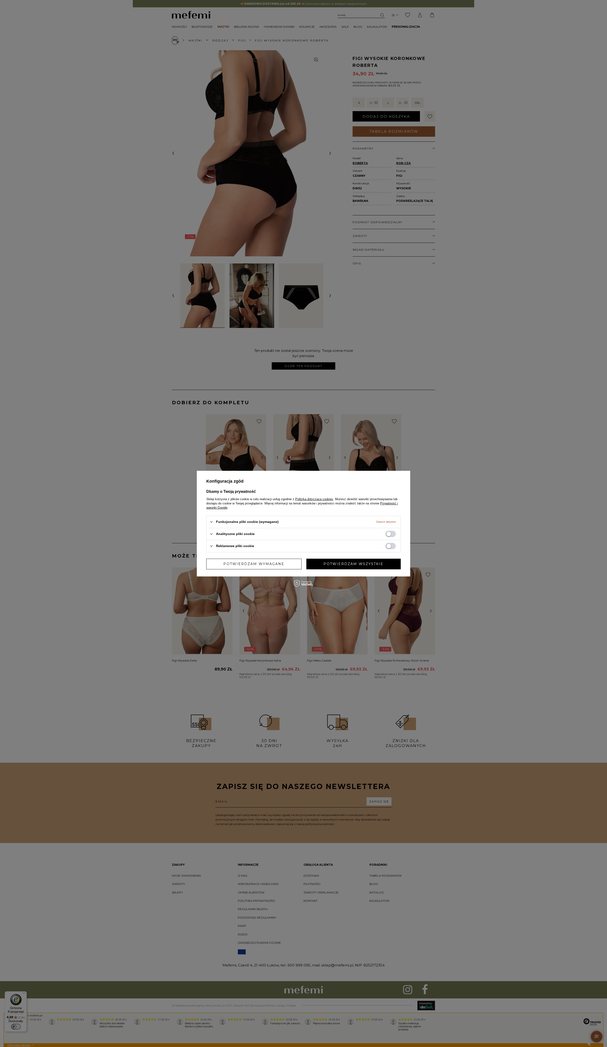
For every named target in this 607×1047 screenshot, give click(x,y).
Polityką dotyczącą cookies (314, 499)
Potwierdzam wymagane (253, 564)
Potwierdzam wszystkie (353, 564)
